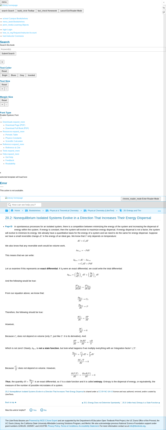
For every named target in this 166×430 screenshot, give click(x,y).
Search (9, 205)
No (45, 410)
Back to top (9, 402)
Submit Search (8, 54)
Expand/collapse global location (159, 210)
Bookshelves (35, 211)
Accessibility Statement (89, 426)
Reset (4, 71)
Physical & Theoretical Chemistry (64, 211)
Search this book (7, 45)
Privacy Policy (54, 426)
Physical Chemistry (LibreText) (101, 211)
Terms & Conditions (69, 426)
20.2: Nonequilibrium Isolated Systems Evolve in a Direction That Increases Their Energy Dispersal (44, 392)
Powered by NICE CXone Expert (43, 421)
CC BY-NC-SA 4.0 (105, 392)
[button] (9, 160)
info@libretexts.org (137, 426)
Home (17, 211)
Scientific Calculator (14, 141)
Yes (34, 410)
